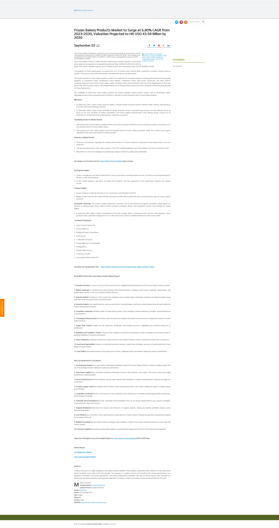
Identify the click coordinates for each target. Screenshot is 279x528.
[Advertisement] (165, 10)
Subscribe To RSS (2, 307)
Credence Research (98, 485)
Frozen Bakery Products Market (110, 161)
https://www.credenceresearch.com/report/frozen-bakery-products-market (127, 267)
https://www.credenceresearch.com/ (94, 502)
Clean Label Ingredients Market (85, 457)
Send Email (82, 490)
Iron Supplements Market (83, 452)
